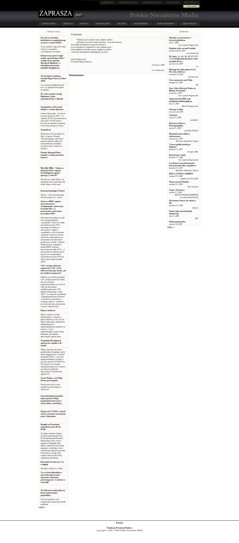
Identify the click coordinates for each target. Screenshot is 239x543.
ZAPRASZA (128, 2)
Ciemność (173, 115)
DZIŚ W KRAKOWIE (165, 24)
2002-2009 (121, 24)
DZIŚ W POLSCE (189, 24)
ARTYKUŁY (68, 24)
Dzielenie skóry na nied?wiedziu (182, 48)
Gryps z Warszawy (177, 190)
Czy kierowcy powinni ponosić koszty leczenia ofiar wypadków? (182, 164)
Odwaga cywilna (176, 109)
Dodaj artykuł (191, 6)
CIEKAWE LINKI (102, 24)
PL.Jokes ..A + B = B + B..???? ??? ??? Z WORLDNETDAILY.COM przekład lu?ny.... (183, 59)
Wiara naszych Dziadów (179, 182)
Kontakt (119, 523)
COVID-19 (84, 24)
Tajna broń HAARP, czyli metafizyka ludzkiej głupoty (180, 100)
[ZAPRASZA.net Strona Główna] (56, 18)
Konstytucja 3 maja (177, 155)
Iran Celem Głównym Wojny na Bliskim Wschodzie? (182, 89)
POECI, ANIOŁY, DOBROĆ (181, 174)
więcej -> (42, 507)
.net (108, 2)
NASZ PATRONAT (140, 24)
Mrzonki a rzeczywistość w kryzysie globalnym (180, 39)
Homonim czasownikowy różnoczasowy (179, 135)
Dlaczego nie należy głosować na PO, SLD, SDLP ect (182, 70)
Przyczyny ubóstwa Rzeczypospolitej (177, 124)
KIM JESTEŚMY (48, 24)
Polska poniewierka (177, 222)
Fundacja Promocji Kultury (119, 528)
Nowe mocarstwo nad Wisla (180, 80)
